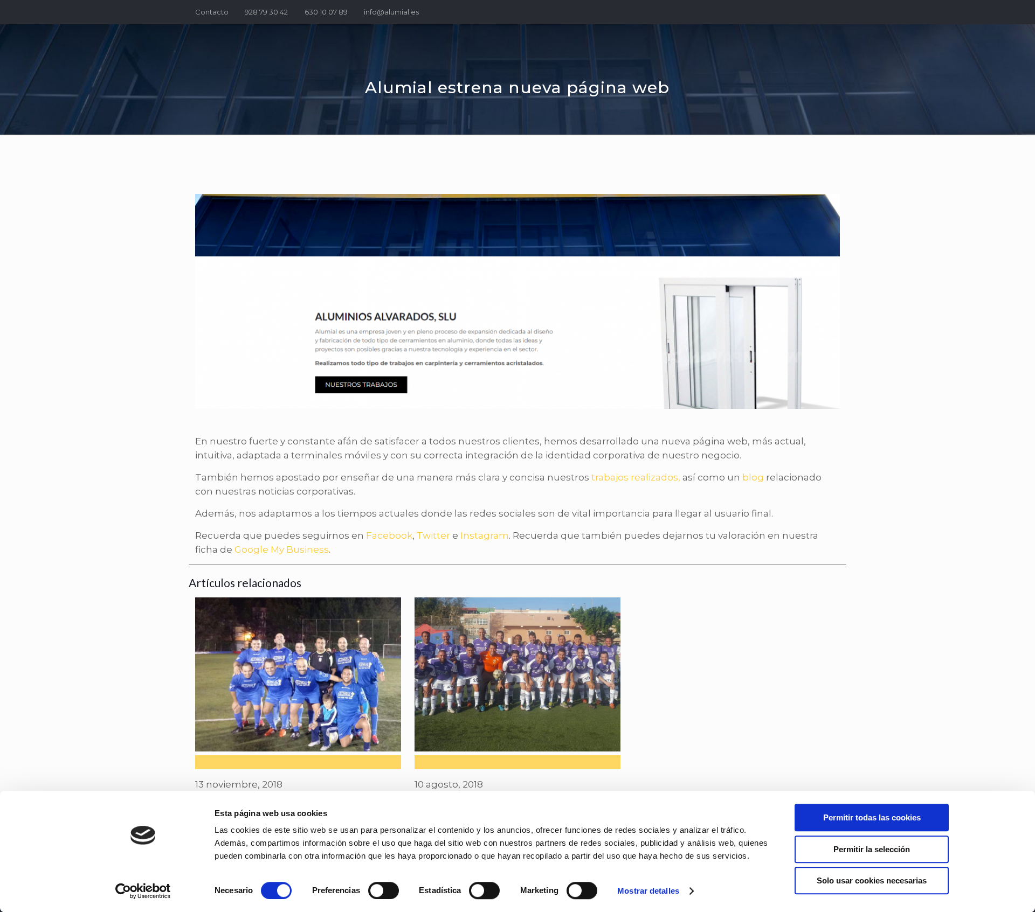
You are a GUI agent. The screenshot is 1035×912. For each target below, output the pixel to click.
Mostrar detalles (648, 890)
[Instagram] (834, 11)
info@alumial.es (391, 12)
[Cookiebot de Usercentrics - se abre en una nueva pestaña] (143, 891)
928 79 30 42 (266, 12)
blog (753, 477)
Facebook (389, 535)
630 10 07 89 (326, 12)
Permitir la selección (871, 849)
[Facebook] (805, 11)
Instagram (484, 535)
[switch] (383, 890)
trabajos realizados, (635, 477)
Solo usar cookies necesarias (872, 880)
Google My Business (281, 549)
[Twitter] (819, 11)
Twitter (433, 535)
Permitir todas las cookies (872, 817)
